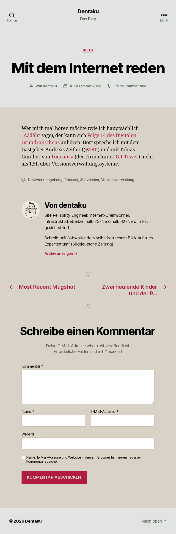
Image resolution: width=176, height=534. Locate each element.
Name (28, 412)
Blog (88, 50)
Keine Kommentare (130, 86)
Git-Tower (127, 157)
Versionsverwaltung (117, 179)
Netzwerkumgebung (45, 179)
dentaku (50, 86)
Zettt (93, 150)
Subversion (89, 179)
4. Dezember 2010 (85, 86)
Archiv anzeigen (60, 253)
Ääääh (31, 136)
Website (28, 434)
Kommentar (32, 366)
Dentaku (88, 11)
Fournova (63, 157)
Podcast (71, 179)
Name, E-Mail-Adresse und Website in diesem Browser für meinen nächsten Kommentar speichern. (84, 459)
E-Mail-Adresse (104, 412)
